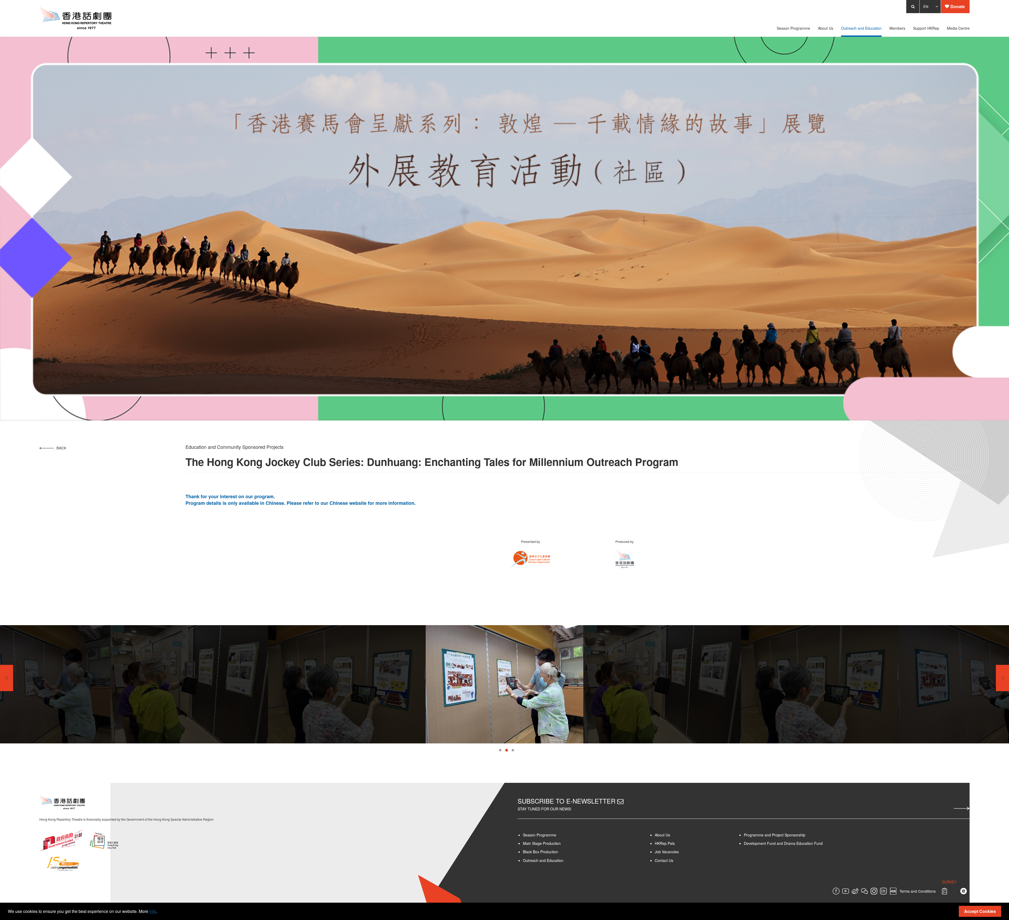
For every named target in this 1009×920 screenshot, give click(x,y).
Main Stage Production (542, 843)
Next (1002, 678)
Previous (6, 678)
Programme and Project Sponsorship (790, 834)
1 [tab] (500, 750)
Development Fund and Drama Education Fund (798, 843)
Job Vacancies (676, 851)
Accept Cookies (980, 911)
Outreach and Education (543, 860)
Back (30, 447)
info (152, 911)
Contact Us (673, 860)
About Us (671, 834)
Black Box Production (540, 851)
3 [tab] (513, 750)
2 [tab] (506, 750)
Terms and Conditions (949, 891)
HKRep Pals (674, 843)
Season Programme (539, 834)
